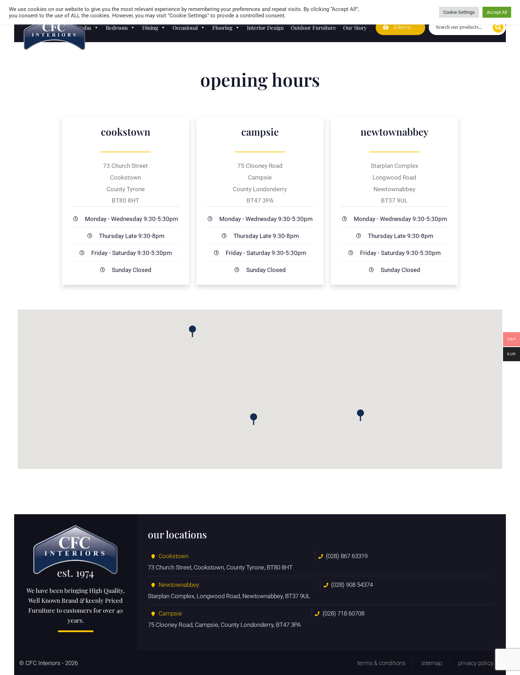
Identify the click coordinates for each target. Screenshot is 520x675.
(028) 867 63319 (347, 556)
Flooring (222, 27)
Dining (150, 27)
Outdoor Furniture (313, 27)
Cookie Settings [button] (459, 12)
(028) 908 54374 (352, 584)
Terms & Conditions (381, 663)
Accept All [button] (497, 12)
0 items (401, 27)
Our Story (355, 27)
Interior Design (265, 27)
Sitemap (431, 663)
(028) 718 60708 (343, 613)
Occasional (185, 27)
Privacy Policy (475, 663)
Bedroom (117, 27)
